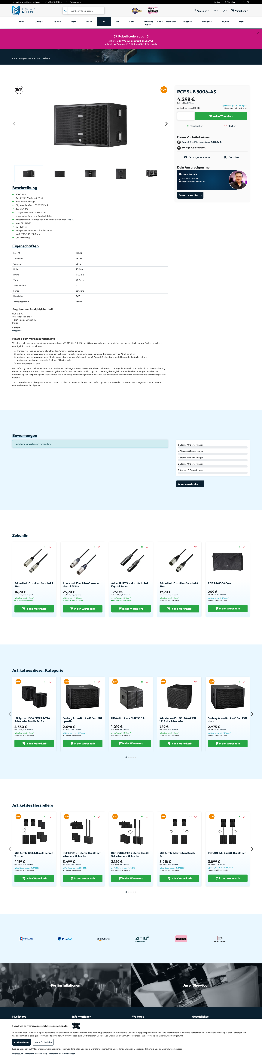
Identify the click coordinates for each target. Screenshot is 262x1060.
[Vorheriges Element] (14, 124)
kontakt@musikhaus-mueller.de (28, 2)
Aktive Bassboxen (42, 58)
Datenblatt (234, 157)
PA (13, 58)
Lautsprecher (24, 58)
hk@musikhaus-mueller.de (193, 181)
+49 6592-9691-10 (189, 178)
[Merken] (51, 547)
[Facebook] (242, 2)
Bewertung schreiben (188, 484)
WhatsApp (230, 2)
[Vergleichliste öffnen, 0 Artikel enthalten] (215, 10)
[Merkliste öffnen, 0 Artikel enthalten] (224, 10)
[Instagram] (248, 2)
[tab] (126, 757)
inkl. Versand (190, 103)
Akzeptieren (22, 1042)
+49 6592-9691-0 (55, 2)
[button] (28, 173)
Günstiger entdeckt (199, 157)
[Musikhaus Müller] (23, 10)
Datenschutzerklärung (36, 1053)
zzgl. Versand (28, 595)
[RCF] (19, 89)
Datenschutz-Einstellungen (62, 1053)
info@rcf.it (17, 330)
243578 (70, 219)
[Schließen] (258, 32)
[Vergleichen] (46, 547)
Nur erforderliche (43, 1042)
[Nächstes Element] (166, 124)
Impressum (17, 1053)
